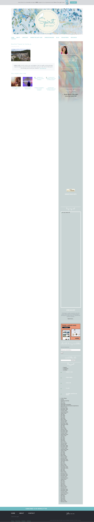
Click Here (73, 2)
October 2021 (64, 433)
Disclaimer (23, 521)
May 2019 (63, 463)
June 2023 (63, 415)
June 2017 (63, 481)
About (18, 37)
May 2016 (63, 498)
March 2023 (63, 419)
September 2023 (64, 412)
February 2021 (64, 443)
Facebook (65, 64)
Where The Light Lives (36, 37)
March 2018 (63, 471)
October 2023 (64, 410)
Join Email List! (43, 68)
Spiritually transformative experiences (70, 405)
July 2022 (63, 425)
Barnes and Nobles (67, 198)
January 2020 (64, 458)
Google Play (74, 202)
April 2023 (63, 418)
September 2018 (64, 468)
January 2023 (64, 422)
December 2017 (64, 474)
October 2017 (64, 476)
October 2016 (64, 491)
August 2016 (63, 494)
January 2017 (64, 488)
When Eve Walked (49, 37)
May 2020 (63, 454)
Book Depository (74, 198)
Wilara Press (65, 37)
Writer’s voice (64, 407)
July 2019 (63, 461)
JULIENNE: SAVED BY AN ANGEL (16, 88)
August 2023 (63, 413)
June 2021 (63, 438)
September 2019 (64, 460)
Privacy (12, 521)
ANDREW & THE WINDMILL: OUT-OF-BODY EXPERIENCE (39, 89)
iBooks (70, 202)
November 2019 (64, 459)
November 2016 (64, 490)
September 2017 (64, 478)
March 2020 (63, 455)
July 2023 (63, 414)
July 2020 (63, 451)
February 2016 (64, 501)
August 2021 (63, 435)
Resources (74, 37)
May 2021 (63, 439)
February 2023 (64, 420)
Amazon (63, 198)
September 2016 (64, 493)
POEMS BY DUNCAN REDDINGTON (27, 88)
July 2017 (63, 480)
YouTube (76, 64)
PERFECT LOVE (69, 372)
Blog (57, 37)
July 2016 (63, 495)
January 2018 (64, 473)
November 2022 (64, 423)
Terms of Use (17, 521)
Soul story (63, 403)
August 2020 (63, 450)
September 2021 (64, 434)
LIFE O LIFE (68, 382)
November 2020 (64, 446)
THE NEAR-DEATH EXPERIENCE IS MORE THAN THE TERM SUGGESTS (51, 89)
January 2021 (64, 444)
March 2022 (63, 428)
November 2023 (64, 409)
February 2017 (64, 486)
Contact (13, 38)
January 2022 (64, 429)
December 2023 (64, 408)
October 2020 (64, 448)
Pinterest (72, 64)
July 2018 (63, 469)
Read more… (73, 55)
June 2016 (63, 496)
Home (12, 37)
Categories (65, 368)
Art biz (62, 399)
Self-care (63, 402)
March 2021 (63, 441)
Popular (65, 367)
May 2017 (63, 483)
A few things (64, 398)
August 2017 (63, 479)
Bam (70, 198)
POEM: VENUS (69, 377)
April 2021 (63, 440)
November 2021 (64, 431)
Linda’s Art (25, 37)
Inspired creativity (65, 400)
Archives (65, 370)
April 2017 (63, 484)
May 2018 (63, 470)
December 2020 (64, 445)
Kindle (67, 202)
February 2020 (64, 456)
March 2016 (63, 500)
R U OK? (68, 388)
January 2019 (64, 465)
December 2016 (64, 489)
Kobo (78, 202)
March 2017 (63, 485)
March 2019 (63, 464)
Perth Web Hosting (77, 520)
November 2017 (64, 475)
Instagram (69, 64)
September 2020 (64, 449)
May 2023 (63, 417)
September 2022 (64, 424)
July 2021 (63, 437)
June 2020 (63, 453)
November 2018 (64, 466)
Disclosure (29, 521)
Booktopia (63, 202)
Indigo (78, 198)
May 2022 (63, 427)
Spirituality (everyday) (66, 404)
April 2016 (63, 499)
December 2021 (64, 430)
